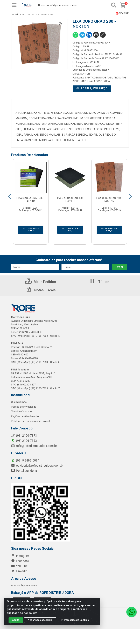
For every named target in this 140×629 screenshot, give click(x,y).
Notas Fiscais (44, 290)
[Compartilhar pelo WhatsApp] (75, 35)
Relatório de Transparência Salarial (30, 421)
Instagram (22, 556)
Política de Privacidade (23, 406)
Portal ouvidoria (26, 470)
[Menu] (14, 5)
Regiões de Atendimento (25, 416)
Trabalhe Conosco (21, 411)
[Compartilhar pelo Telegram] (82, 35)
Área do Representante (24, 585)
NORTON (85, 73)
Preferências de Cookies (75, 620)
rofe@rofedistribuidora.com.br (36, 446)
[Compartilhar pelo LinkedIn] (89, 35)
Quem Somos (19, 402)
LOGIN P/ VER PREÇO (94, 88)
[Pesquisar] (114, 5)
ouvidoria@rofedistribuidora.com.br (39, 465)
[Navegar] (10, 197)
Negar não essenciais (40, 620)
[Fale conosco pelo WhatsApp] (131, 612)
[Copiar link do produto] (103, 35)
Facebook (22, 561)
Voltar (123, 13)
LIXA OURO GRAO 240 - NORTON (109, 199)
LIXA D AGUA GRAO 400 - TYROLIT (70, 199)
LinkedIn (21, 571)
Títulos (103, 282)
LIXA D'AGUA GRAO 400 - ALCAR (31, 199)
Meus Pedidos (44, 282)
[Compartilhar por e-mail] (96, 35)
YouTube (21, 566)
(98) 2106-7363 (26, 440)
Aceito (15, 620)
